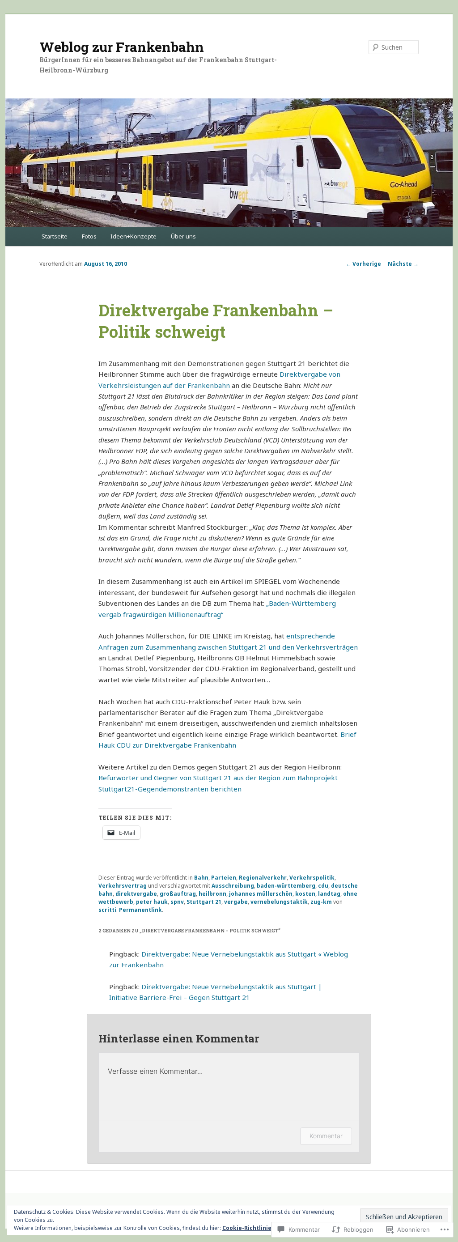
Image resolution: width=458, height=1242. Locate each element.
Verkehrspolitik (312, 877)
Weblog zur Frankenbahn (121, 46)
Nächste (403, 264)
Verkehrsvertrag (122, 885)
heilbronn (212, 893)
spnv (177, 902)
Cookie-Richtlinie (246, 1228)
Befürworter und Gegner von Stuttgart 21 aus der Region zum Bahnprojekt (218, 777)
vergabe (236, 902)
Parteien (223, 877)
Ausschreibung (233, 885)
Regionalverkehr (263, 877)
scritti (107, 910)
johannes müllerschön (261, 893)
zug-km (321, 902)
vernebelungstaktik (279, 902)
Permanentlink (140, 910)
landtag (329, 893)
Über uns (183, 236)
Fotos (89, 236)
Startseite (55, 236)
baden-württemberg (286, 885)
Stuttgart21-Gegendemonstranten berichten (170, 788)
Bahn (201, 877)
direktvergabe (136, 893)
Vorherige (363, 264)
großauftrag (178, 893)
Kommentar (326, 1136)
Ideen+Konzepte (133, 236)
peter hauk (152, 902)
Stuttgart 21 (204, 902)
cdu (323, 885)
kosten (305, 893)
